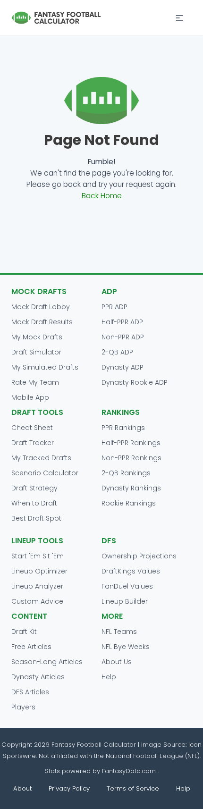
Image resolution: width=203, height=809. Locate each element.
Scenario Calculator (44, 473)
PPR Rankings (123, 427)
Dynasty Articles (38, 677)
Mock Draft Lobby (40, 307)
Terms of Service (133, 788)
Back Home (102, 196)
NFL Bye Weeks (126, 646)
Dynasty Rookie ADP (135, 382)
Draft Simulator (36, 352)
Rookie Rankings (129, 503)
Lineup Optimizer (39, 571)
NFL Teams (119, 631)
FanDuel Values (127, 586)
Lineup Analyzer (37, 586)
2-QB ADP (117, 352)
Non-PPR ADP (123, 337)
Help (109, 677)
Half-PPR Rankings (131, 442)
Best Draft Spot (36, 518)
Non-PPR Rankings (131, 458)
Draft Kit (24, 631)
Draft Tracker (32, 442)
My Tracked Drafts (41, 458)
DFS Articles (30, 692)
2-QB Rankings (126, 473)
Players (23, 707)
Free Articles (31, 646)
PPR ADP (114, 307)
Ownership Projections (139, 556)
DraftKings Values (131, 571)
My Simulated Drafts (44, 367)
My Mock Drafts (36, 337)
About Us (117, 661)
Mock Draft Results (42, 322)
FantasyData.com (130, 771)
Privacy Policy (69, 788)
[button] (179, 17)
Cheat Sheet (32, 427)
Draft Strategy (34, 488)
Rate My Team (35, 382)
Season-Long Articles (47, 661)
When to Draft (34, 503)
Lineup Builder (125, 601)
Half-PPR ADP (122, 322)
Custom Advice (37, 601)
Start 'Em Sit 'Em (37, 556)
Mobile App (30, 397)
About (22, 788)
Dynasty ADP (123, 367)
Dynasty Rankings (131, 488)
